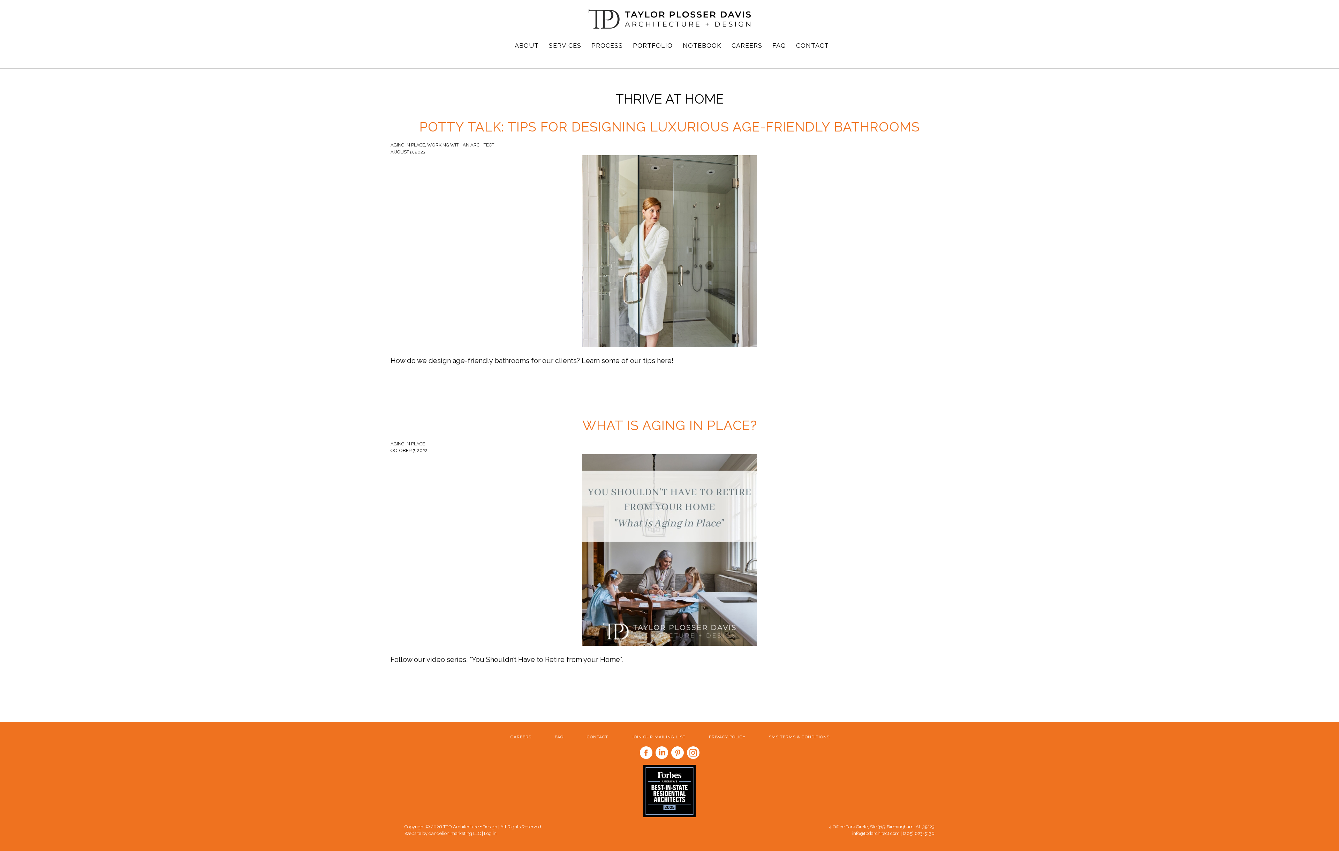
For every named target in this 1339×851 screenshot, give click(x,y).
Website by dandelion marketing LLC (443, 833)
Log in (490, 833)
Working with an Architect (460, 145)
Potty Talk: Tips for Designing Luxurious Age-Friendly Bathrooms (669, 127)
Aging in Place (408, 145)
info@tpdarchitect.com (876, 833)
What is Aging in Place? (669, 425)
